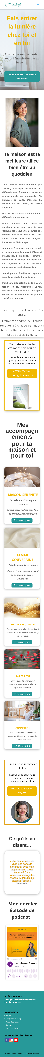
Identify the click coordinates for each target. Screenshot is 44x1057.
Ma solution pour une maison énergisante (22, 76)
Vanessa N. (22, 883)
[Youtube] (16, 1040)
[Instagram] (11, 1040)
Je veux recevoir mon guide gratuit (22, 373)
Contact (9, 1025)
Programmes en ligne (14, 1019)
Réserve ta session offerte (22, 791)
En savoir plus (22, 520)
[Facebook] (7, 1040)
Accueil (8, 1015)
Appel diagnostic (12, 1022)
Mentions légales (12, 1028)
